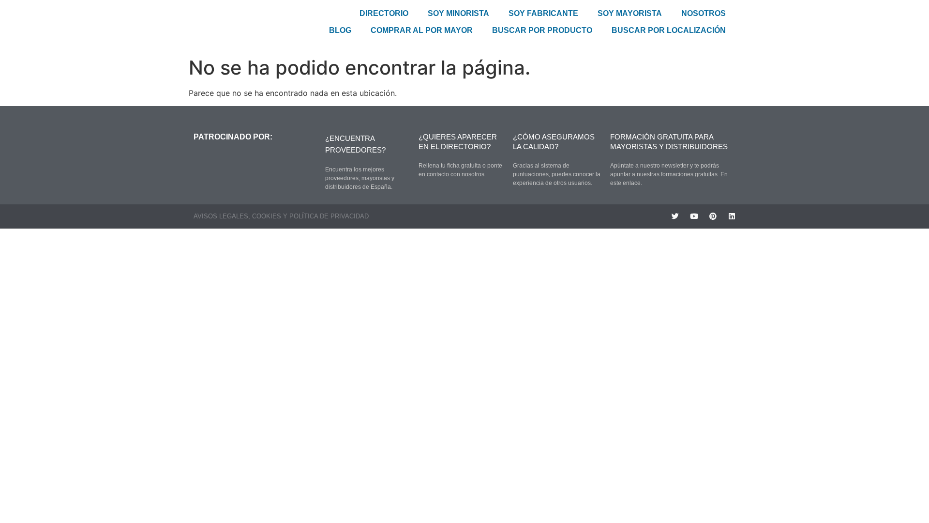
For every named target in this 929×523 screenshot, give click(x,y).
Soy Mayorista (630, 13)
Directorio (384, 13)
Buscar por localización (669, 30)
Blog (340, 30)
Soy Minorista (458, 13)
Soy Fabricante (543, 13)
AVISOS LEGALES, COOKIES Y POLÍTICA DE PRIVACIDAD (281, 216)
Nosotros (703, 13)
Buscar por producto (542, 30)
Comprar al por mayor (422, 30)
